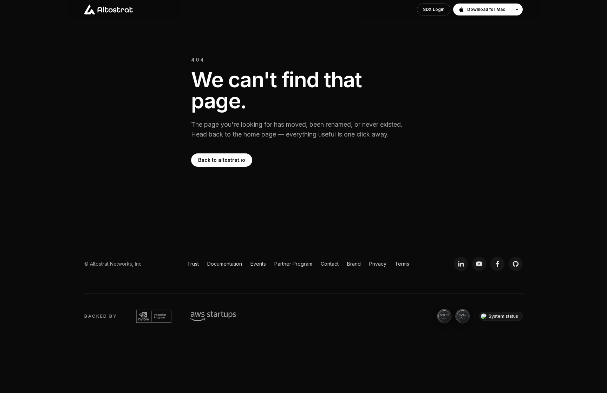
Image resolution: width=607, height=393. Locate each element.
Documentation (224, 264)
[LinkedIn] (461, 264)
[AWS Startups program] (213, 316)
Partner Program (293, 264)
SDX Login (433, 9)
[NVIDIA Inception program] (153, 316)
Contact (330, 264)
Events (258, 264)
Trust (193, 264)
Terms (402, 264)
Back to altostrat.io (221, 160)
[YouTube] (479, 264)
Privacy (377, 264)
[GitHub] (516, 264)
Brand (354, 264)
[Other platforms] (517, 9)
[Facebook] (497, 264)
